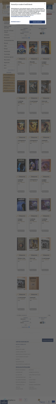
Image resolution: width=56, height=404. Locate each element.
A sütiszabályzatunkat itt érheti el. (22, 15)
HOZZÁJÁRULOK (37, 22)
